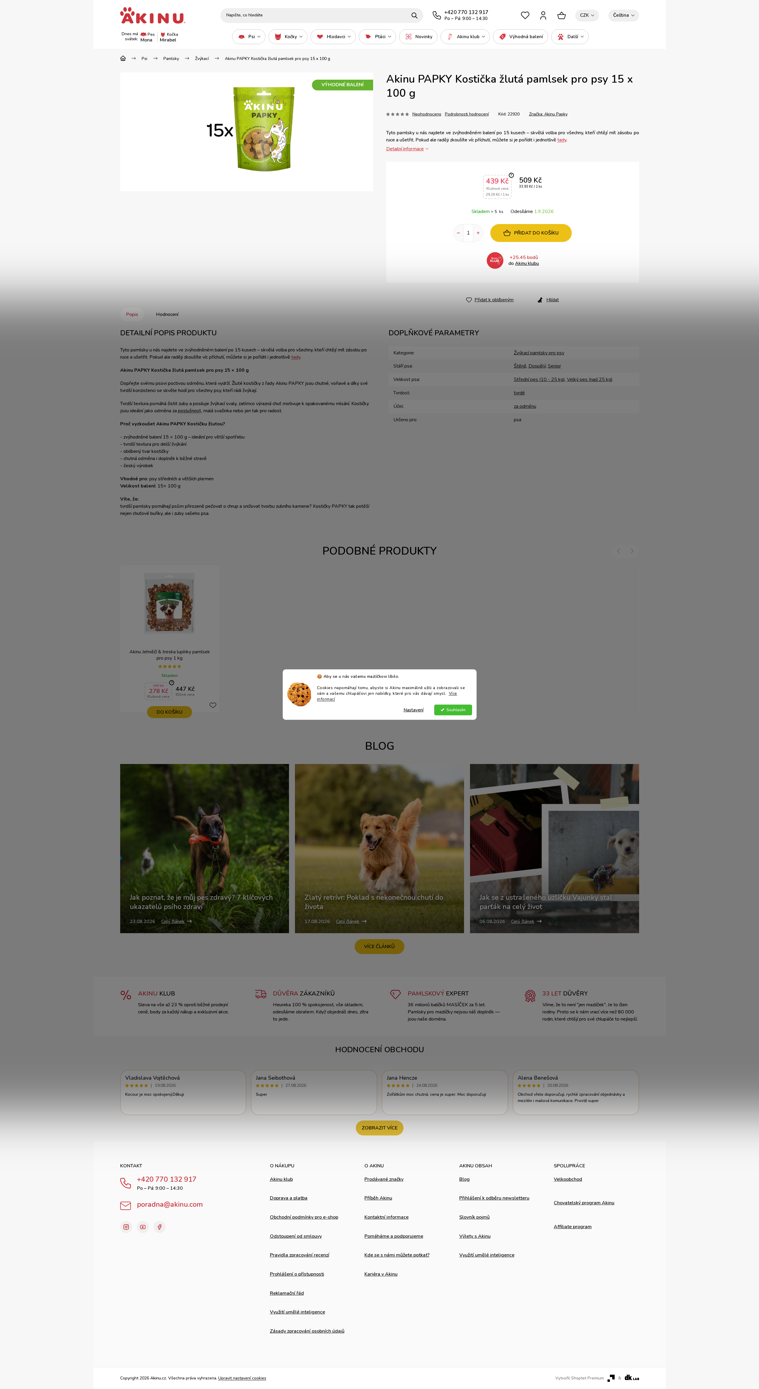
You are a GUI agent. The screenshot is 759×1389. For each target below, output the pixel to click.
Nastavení (413, 710)
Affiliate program (573, 1226)
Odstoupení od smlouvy (296, 1236)
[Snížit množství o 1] (458, 233)
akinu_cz (126, 1227)
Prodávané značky (384, 1179)
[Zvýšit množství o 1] (478, 233)
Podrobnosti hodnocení (467, 114)
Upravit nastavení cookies (242, 1378)
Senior (554, 366)
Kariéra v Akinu (381, 1274)
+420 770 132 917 (167, 1179)
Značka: (548, 114)
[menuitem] (248, 36)
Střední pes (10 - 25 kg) (539, 379)
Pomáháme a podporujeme (393, 1236)
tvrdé (519, 393)
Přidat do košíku (536, 233)
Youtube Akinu (143, 1227)
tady (561, 140)
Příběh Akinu (378, 1198)
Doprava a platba (288, 1198)
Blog (464, 1179)
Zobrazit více (380, 1128)
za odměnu (525, 406)
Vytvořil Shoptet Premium (579, 1378)
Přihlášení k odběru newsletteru (494, 1198)
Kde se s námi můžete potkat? (396, 1255)
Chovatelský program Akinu (584, 1203)
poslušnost (189, 411)
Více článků (379, 946)
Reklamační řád (287, 1293)
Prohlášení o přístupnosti (297, 1274)
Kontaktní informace (386, 1217)
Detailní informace (405, 149)
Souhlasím (456, 709)
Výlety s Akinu (475, 1236)
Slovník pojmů (474, 1217)
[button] (618, 551)
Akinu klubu (527, 263)
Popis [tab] (132, 314)
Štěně (520, 366)
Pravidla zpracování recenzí (299, 1255)
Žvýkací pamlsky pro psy (539, 353)
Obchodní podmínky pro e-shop (304, 1217)
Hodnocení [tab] (167, 314)
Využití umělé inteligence (297, 1312)
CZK (584, 15)
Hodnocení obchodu (379, 1049)
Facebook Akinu (160, 1227)
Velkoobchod (568, 1179)
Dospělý (537, 366)
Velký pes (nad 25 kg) (590, 379)
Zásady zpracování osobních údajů (307, 1331)
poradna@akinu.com (170, 1204)
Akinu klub (281, 1179)
